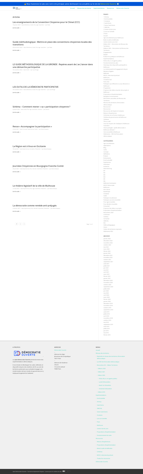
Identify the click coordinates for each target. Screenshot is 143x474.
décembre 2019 (108, 303)
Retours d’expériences (110, 113)
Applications (107, 145)
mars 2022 (107, 249)
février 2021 (107, 276)
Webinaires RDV (108, 231)
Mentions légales (109, 71)
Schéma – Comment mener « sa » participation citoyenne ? (41, 106)
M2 (104, 173)
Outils (31, 25)
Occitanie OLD (108, 79)
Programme (107, 88)
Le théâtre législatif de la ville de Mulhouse (34, 185)
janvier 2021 (107, 278)
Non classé (107, 189)
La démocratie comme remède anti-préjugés (35, 205)
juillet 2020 (107, 289)
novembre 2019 (108, 305)
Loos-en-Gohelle (102, 418)
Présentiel (37, 149)
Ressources (107, 107)
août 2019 (106, 312)
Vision (105, 227)
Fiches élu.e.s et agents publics (113, 61)
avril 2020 (106, 295)
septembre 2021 (108, 261)
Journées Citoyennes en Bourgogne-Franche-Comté (38, 166)
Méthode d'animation (110, 183)
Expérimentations (109, 59)
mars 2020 (107, 297)
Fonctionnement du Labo (111, 63)
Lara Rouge (36, 70)
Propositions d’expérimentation (113, 94)
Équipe (106, 54)
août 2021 (106, 264)
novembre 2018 (108, 318)
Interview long (108, 168)
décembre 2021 (108, 255)
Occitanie (32, 149)
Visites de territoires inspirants (113, 229)
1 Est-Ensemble (108, 19)
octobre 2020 (107, 285)
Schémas (106, 119)
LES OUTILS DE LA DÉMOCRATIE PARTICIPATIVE (35, 87)
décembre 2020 (108, 280)
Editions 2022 (102, 368)
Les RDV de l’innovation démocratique (108, 362)
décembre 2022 (108, 241)
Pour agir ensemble (39, 25)
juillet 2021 (107, 266)
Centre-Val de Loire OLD (111, 42)
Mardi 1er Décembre (105, 385)
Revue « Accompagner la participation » (32, 126)
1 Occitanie (107, 21)
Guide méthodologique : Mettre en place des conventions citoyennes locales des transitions (52, 43)
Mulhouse (106, 77)
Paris (98, 422)
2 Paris (105, 33)
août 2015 (106, 326)
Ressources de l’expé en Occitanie (114, 111)
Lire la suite (16, 28)
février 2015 (107, 335)
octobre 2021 (107, 259)
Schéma (40, 109)
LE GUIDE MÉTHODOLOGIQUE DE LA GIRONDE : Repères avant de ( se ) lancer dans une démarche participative (53, 65)
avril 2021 (106, 272)
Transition (106, 125)
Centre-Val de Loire (102, 428)
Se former (106, 219)
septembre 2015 (108, 324)
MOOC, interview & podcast (112, 75)
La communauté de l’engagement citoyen (116, 69)
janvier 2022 (107, 253)
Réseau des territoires (102, 353)
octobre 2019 (107, 308)
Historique (107, 164)
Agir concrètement (109, 143)
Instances (106, 166)
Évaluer (106, 156)
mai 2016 (106, 322)
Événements (107, 158)
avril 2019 (106, 316)
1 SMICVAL (107, 27)
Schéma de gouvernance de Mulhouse (115, 117)
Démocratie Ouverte (60, 350)
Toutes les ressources (103, 458)
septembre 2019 (108, 310)
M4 (104, 177)
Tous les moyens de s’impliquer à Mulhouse (116, 123)
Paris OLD (106, 82)
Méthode (106, 73)
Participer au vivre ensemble (112, 200)
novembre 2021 (108, 257)
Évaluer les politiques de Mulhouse (114, 56)
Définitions (27, 25)
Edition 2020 (101, 375)
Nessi (48, 25)
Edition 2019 (101, 392)
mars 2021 (107, 274)
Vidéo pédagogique (109, 225)
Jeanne (47, 109)
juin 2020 (106, 291)
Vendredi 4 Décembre (105, 389)
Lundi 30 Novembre (104, 382)
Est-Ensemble (101, 398)
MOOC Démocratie (109, 185)
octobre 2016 (107, 320)
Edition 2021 (101, 372)
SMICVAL (106, 221)
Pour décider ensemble (36, 168)
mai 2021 (106, 270)
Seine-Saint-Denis (102, 412)
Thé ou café (107, 121)
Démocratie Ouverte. (108, 4)
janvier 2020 (107, 301)
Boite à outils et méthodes (111, 40)
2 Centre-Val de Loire (110, 29)
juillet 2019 (107, 314)
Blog (105, 148)
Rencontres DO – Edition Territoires (107, 365)
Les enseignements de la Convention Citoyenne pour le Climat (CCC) (46, 22)
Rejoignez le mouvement (111, 96)
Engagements (108, 52)
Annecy (99, 402)
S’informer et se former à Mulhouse (114, 115)
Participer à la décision (110, 198)
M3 (104, 175)
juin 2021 (106, 268)
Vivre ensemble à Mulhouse (112, 132)
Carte (105, 150)
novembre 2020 (108, 282)
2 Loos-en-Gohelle (109, 31)
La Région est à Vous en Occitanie (29, 146)
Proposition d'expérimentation (113, 210)
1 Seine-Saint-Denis (109, 25)
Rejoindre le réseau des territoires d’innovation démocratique (111, 357)
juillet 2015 (107, 328)
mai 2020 (106, 293)
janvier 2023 (107, 238)
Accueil (106, 36)
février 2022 (107, 251)
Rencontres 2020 (108, 212)
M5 (104, 179)
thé (104, 223)
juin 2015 (106, 331)
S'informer (107, 214)
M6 (104, 181)
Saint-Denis (100, 405)
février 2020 (107, 299)
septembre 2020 (108, 287)
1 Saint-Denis (107, 23)
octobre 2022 (107, 245)
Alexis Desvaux (45, 129)
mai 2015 (106, 333)
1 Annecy (106, 17)
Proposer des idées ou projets (113, 208)
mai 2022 (106, 247)
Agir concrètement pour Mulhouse (114, 38)
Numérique (107, 191)
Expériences (31, 129)
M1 (104, 171)
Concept (25, 129)
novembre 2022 (108, 243)
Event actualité (108, 160)
